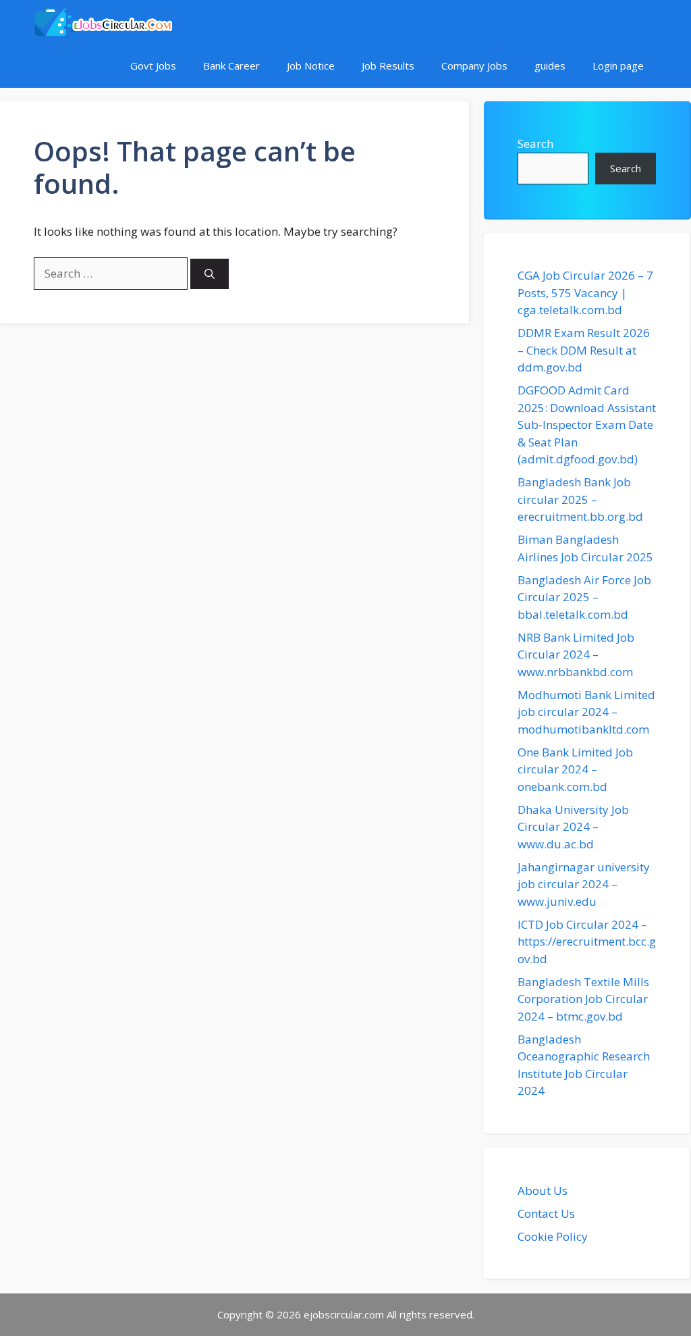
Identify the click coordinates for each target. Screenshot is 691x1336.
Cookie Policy (553, 1236)
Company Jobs (474, 65)
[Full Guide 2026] (103, 22)
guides (549, 65)
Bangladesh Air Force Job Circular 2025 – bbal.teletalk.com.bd (584, 597)
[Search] (209, 274)
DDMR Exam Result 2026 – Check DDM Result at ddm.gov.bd (584, 350)
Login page (618, 65)
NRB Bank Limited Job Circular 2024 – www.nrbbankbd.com (576, 654)
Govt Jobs (153, 65)
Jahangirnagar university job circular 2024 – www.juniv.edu (584, 884)
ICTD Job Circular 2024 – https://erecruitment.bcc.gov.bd (587, 942)
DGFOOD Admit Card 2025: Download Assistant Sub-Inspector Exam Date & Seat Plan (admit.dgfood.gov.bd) (587, 424)
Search (535, 143)
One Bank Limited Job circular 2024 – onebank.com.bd (575, 769)
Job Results (388, 65)
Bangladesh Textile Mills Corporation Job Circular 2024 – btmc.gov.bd (583, 999)
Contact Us (546, 1213)
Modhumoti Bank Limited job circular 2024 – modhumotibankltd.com (586, 712)
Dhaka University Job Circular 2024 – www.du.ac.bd (573, 827)
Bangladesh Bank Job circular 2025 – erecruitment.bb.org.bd (580, 499)
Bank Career (231, 65)
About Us (543, 1190)
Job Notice (311, 65)
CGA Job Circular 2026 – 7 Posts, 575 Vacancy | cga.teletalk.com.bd (585, 292)
